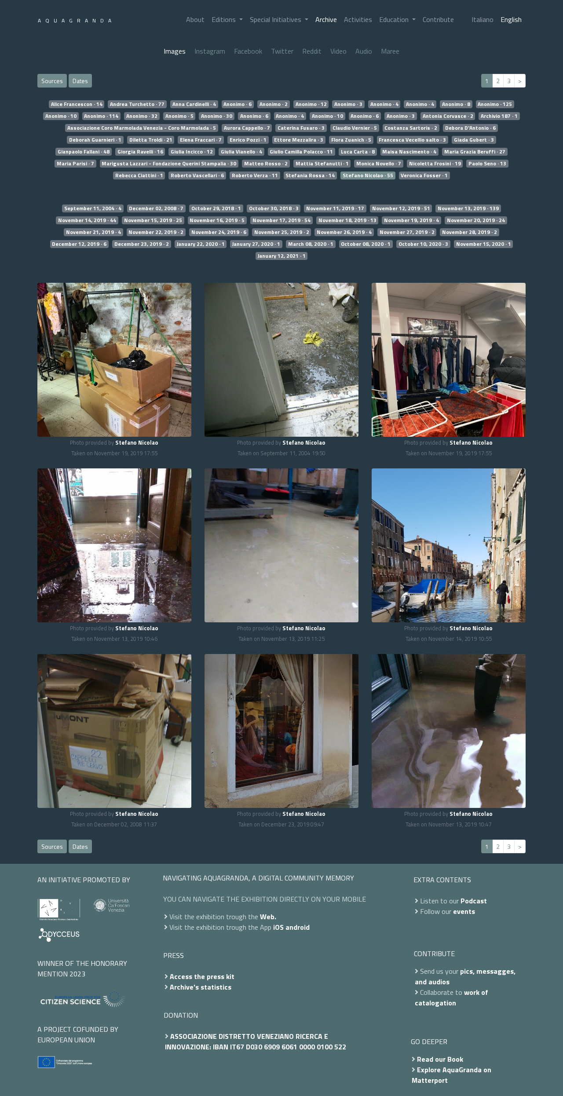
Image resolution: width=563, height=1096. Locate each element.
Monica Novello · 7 (378, 164)
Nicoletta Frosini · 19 (435, 164)
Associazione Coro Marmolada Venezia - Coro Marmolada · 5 (141, 128)
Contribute (438, 19)
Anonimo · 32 (141, 116)
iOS (278, 927)
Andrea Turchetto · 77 (137, 104)
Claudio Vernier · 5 (355, 128)
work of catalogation (451, 997)
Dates (80, 80)
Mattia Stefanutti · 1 (322, 164)
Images (175, 51)
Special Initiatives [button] (276, 19)
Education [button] (394, 19)
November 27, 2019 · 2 (407, 232)
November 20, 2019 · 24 (476, 220)
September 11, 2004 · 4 (92, 208)
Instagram (209, 51)
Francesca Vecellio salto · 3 (412, 140)
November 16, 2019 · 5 (217, 220)
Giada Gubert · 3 (474, 140)
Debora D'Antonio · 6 (470, 128)
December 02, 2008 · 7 (156, 208)
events (464, 911)
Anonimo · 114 (101, 116)
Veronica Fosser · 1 (424, 175)
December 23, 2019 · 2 (141, 244)
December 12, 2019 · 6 (79, 244)
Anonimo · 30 (216, 116)
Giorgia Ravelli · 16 (140, 152)
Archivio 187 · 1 (499, 116)
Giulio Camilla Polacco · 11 (301, 152)
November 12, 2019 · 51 (401, 208)
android (297, 927)
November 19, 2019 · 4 (411, 220)
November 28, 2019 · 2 (469, 232)
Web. (268, 916)
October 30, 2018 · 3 (274, 208)
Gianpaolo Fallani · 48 (84, 152)
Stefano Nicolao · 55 (368, 175)
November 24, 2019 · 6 (218, 232)
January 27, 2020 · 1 (256, 244)
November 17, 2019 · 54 (281, 220)
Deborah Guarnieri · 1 (95, 140)
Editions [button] (225, 19)
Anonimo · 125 (495, 104)
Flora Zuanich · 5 (351, 140)
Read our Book (440, 1059)
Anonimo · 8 (456, 104)
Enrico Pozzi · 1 (248, 140)
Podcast (474, 900)
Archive (326, 19)
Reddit (312, 51)
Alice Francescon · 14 (76, 104)
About (195, 19)
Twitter (282, 51)
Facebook (248, 51)
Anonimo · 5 (179, 116)
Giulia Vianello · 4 (241, 152)
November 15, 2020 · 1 (483, 244)
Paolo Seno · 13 (487, 164)
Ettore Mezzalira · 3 (298, 140)
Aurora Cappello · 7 (247, 128)
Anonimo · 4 (384, 104)
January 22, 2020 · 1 (201, 244)
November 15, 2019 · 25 (153, 220)
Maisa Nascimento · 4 (409, 152)
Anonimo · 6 (237, 104)
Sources (52, 80)
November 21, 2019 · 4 (93, 232)
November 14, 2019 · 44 (87, 220)
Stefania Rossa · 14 (310, 175)
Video (338, 51)
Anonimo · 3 (348, 104)
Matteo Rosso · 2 (266, 164)
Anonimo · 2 (274, 104)
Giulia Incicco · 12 (192, 152)
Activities (358, 19)
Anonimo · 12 (311, 104)
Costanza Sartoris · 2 (410, 128)
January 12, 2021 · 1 (282, 256)
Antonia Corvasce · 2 (448, 116)
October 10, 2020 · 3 (423, 244)
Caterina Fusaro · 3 (301, 128)
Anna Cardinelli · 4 (194, 104)
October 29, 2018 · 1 (216, 208)
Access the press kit (202, 976)
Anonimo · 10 (61, 116)
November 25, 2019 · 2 (281, 232)
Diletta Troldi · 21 (150, 140)
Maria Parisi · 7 (75, 164)
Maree (390, 51)
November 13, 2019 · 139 (468, 208)
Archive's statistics (200, 987)
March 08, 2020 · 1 (310, 244)
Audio (363, 51)
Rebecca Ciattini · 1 (139, 175)
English (511, 19)
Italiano (483, 19)
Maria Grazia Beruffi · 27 (474, 152)
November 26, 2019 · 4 (344, 232)
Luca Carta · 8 (358, 152)
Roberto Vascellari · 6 (197, 175)
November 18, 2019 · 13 (347, 220)
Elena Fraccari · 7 (201, 140)
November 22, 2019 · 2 (155, 232)
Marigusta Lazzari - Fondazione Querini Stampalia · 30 (169, 164)
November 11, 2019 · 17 (335, 208)
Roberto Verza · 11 (255, 175)
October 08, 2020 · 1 (366, 244)
